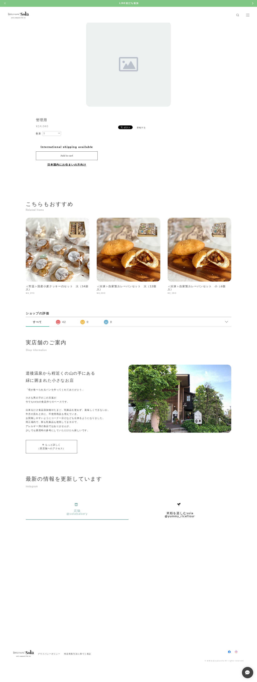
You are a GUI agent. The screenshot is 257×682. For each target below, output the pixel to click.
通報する (141, 128)
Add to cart (67, 155)
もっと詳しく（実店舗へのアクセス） (51, 446)
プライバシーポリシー (49, 654)
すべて (37, 321)
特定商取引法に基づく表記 (77, 654)
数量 (38, 133)
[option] (128, 64)
